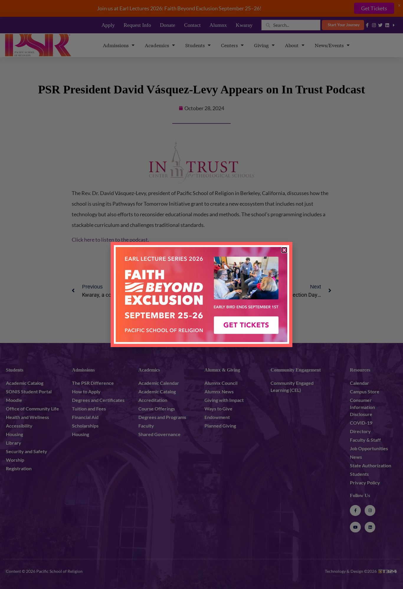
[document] (201, 294)
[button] (284, 250)
